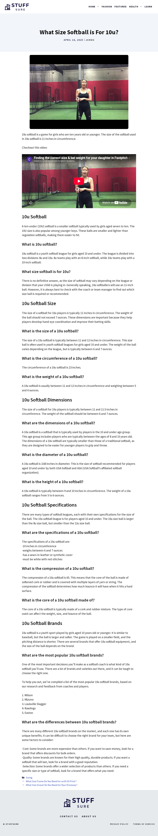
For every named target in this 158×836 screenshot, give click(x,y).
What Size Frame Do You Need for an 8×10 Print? (51, 781)
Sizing (29, 777)
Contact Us (69, 816)
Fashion (107, 6)
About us (89, 816)
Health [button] (133, 6)
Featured (120, 6)
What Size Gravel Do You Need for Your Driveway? (51, 784)
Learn (148, 6)
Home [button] (92, 6)
